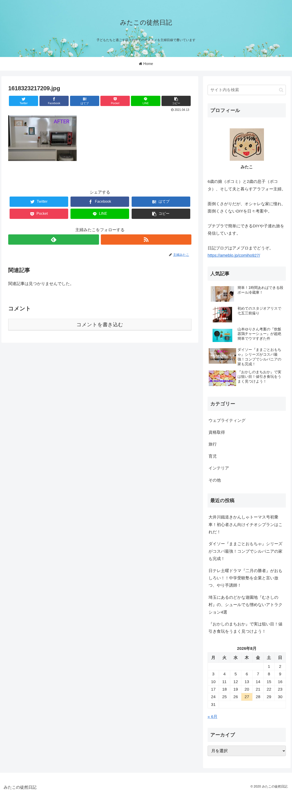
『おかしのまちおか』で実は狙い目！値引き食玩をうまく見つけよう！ (245, 628)
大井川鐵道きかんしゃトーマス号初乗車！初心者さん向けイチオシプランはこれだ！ (245, 524)
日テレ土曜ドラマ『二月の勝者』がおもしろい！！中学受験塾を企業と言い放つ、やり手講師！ (245, 578)
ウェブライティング (227, 420)
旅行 (213, 444)
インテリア (219, 468)
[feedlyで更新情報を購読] (53, 239)
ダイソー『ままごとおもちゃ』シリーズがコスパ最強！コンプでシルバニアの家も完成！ (245, 551)
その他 (215, 480)
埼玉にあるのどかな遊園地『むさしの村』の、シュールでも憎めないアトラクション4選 (245, 604)
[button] (281, 90)
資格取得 (217, 432)
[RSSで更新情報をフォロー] (146, 239)
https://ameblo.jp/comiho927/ (234, 255)
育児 (213, 456)
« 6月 (212, 716)
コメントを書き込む (99, 324)
